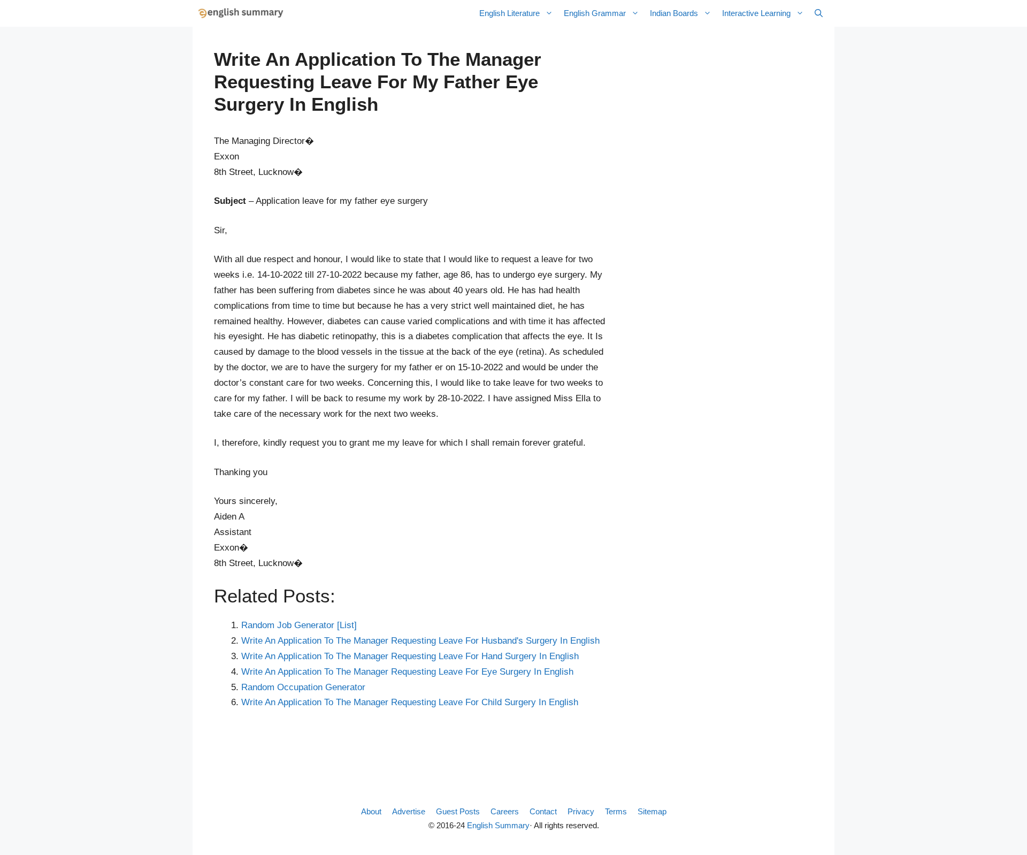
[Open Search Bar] (818, 13)
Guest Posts (458, 811)
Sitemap (652, 811)
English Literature (509, 13)
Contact (543, 811)
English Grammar (595, 13)
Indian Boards (674, 13)
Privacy (581, 811)
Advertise (408, 811)
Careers (504, 811)
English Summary (498, 825)
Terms (616, 811)
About (371, 811)
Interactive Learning (756, 13)
